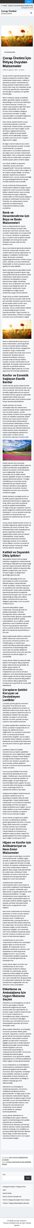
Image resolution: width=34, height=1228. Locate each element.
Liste (4, 1190)
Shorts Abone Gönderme (12, 1196)
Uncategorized (9, 52)
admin (22, 69)
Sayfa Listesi (7, 1193)
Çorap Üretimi (8, 11)
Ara (4, 1174)
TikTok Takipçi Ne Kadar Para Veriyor (16, 1200)
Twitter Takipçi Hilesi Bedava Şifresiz (16, 1203)
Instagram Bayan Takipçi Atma (14, 1187)
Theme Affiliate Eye (11, 1223)
